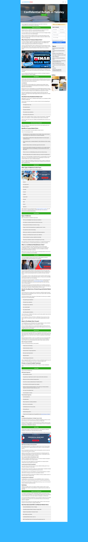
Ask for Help (36, 427)
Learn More (36, 368)
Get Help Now (36, 76)
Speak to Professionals (36, 27)
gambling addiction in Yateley (42, 208)
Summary (54, 67)
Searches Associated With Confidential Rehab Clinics (56, 70)
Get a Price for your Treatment (36, 122)
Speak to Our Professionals (36, 491)
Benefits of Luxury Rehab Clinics (57, 53)
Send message (59, 42)
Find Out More (36, 213)
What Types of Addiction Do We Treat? (59, 54)
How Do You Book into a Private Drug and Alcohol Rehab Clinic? (58, 61)
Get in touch (44, 14)
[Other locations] (63, 2)
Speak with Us (36, 165)
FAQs (53, 66)
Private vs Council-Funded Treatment (58, 64)
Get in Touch (36, 255)
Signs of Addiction (55, 56)
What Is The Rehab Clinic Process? (58, 63)
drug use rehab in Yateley (38, 280)
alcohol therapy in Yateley (45, 414)
